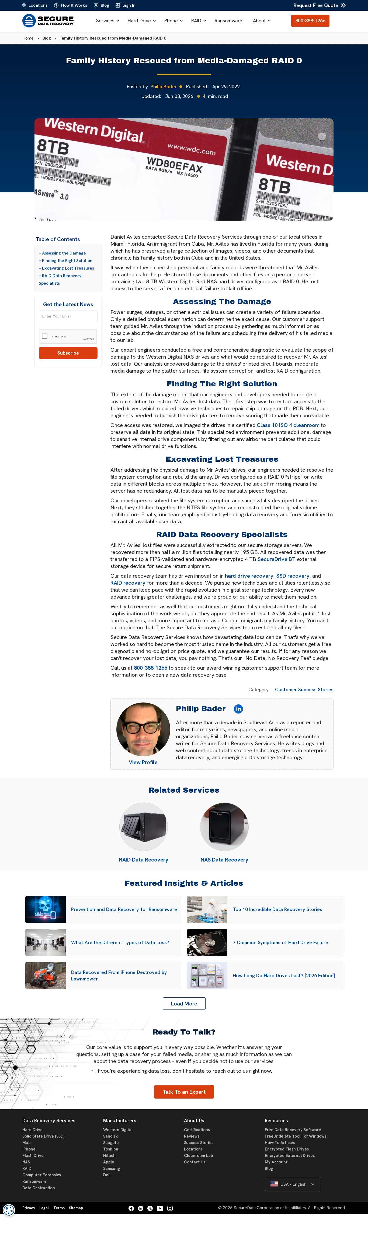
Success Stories (198, 1142)
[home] (49, 20)
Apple (108, 1162)
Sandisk (110, 1136)
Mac (26, 1142)
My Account (276, 1162)
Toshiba (110, 1149)
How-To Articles (280, 1142)
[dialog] (9, 1210)
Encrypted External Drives (290, 1155)
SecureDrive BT (277, 559)
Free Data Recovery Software (293, 1129)
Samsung (111, 1168)
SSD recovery (293, 575)
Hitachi (110, 1155)
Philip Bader (164, 86)
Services (105, 20)
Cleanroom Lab (198, 1155)
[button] (106, 20)
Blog (269, 1168)
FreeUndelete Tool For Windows (295, 1136)
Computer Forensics (41, 1175)
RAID (196, 20)
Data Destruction (38, 1188)
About (259, 20)
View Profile (143, 762)
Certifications (197, 1129)
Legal (44, 1207)
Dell (106, 1175)
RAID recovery (127, 582)
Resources (276, 1120)
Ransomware (228, 20)
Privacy (28, 1207)
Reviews (191, 1136)
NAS (26, 1162)
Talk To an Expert (184, 1091)
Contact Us (194, 1162)
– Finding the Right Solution (65, 260)
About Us (194, 1120)
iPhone (29, 1149)
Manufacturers (119, 1120)
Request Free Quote (316, 5)
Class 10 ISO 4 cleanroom (288, 425)
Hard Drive (139, 20)
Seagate (111, 1142)
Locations (193, 1149)
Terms (59, 1207)
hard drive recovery (249, 575)
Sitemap (76, 1207)
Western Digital (118, 1129)
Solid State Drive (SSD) (43, 1136)
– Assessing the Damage (62, 253)
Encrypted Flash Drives (287, 1149)
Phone (171, 20)
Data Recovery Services (48, 1120)
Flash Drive (33, 1155)
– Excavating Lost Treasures (66, 268)
